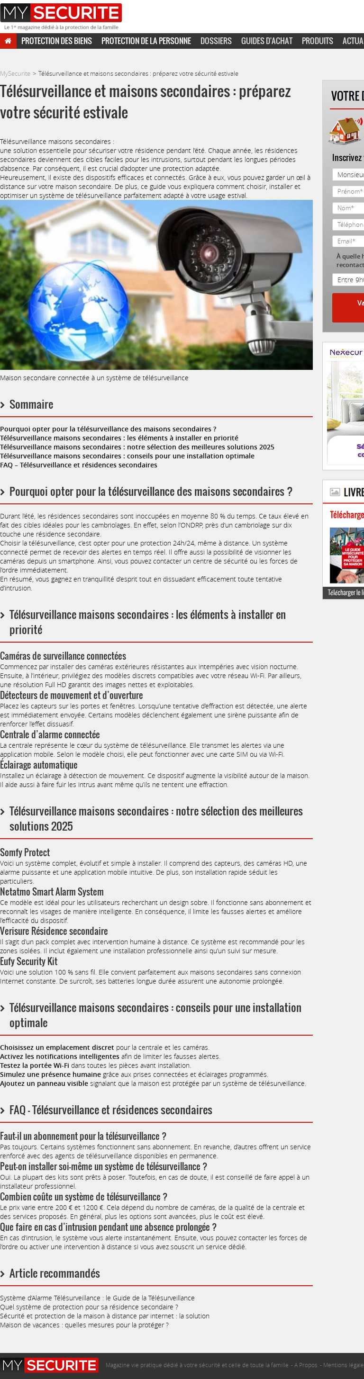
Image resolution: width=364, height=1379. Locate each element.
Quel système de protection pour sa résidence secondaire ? (89, 1306)
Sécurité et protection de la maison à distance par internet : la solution (104, 1315)
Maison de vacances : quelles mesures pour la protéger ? (84, 1324)
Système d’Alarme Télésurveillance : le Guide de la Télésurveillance (97, 1297)
